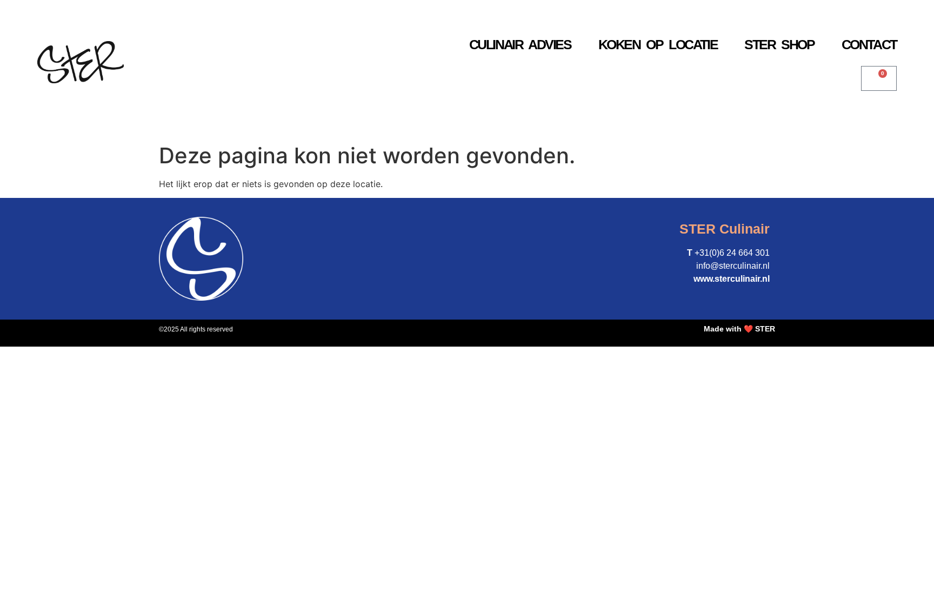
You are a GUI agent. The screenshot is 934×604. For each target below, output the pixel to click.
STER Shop (779, 44)
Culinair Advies (520, 44)
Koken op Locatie (658, 44)
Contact (869, 44)
